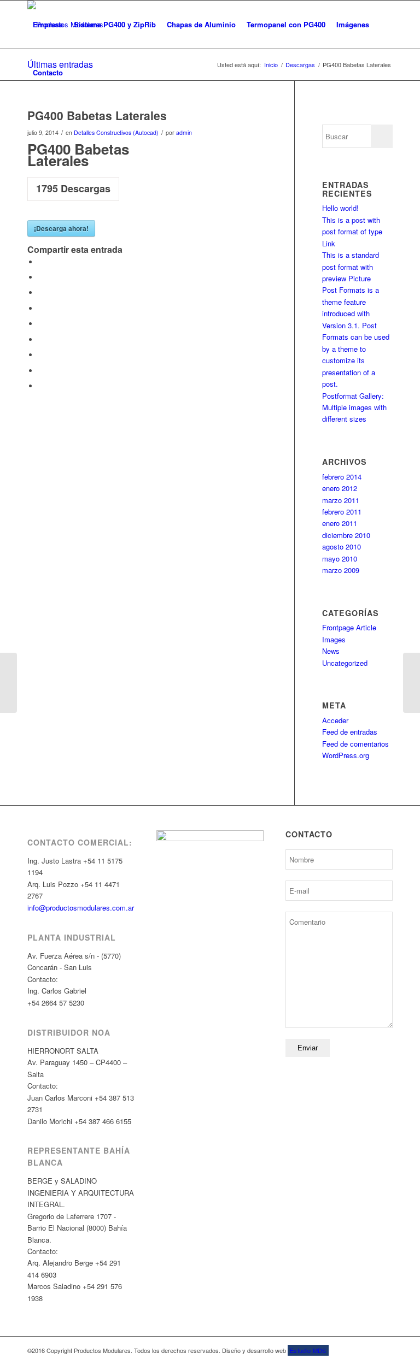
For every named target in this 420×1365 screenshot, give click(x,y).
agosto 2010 (341, 546)
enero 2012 (339, 488)
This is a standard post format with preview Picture (350, 266)
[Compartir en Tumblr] (41, 339)
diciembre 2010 (346, 535)
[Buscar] (77, 73)
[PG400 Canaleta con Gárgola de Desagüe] (8, 683)
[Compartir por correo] (41, 386)
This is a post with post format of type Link (352, 232)
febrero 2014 (341, 476)
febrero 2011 (341, 511)
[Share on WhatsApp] (41, 292)
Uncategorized (345, 663)
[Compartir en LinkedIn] (41, 323)
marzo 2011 (340, 500)
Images (334, 639)
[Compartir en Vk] (41, 355)
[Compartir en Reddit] (41, 370)
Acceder (335, 720)
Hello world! (340, 208)
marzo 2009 (340, 570)
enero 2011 (339, 523)
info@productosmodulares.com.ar (80, 907)
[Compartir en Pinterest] (41, 308)
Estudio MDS (308, 1350)
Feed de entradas (349, 731)
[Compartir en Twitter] (41, 277)
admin (184, 132)
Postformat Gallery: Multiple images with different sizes (354, 407)
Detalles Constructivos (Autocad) (116, 132)
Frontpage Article (349, 627)
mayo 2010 (339, 558)
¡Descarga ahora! (61, 228)
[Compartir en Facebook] (41, 262)
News (331, 651)
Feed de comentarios (355, 743)
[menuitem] (47, 25)
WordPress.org (345, 755)
